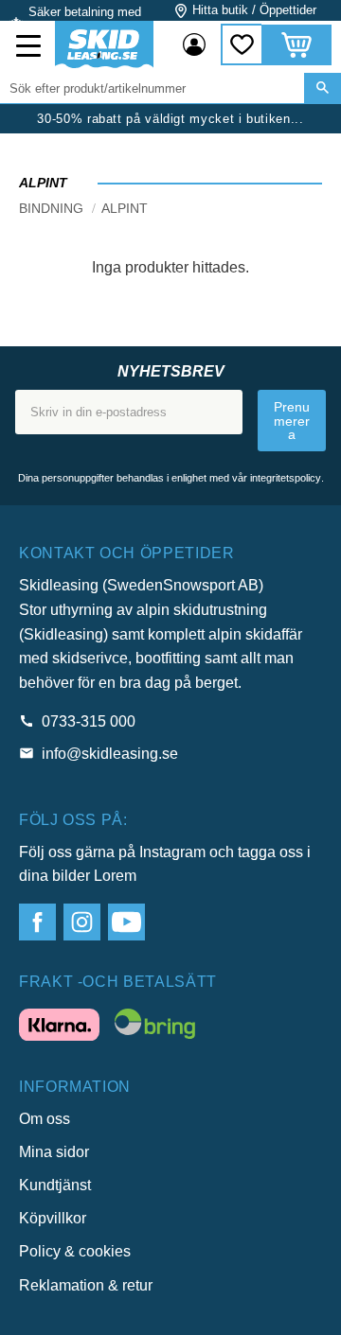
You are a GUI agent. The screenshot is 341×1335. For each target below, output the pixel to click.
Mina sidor (54, 1152)
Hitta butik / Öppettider (254, 10)
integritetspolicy (285, 477)
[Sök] (322, 88)
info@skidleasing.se (110, 754)
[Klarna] (59, 1028)
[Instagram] (81, 922)
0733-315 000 (88, 721)
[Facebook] (37, 922)
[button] (30, 48)
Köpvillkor (52, 1218)
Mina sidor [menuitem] (194, 44)
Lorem (115, 876)
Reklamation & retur (86, 1285)
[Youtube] (126, 922)
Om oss (44, 1119)
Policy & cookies (75, 1251)
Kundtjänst (55, 1185)
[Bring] (155, 1027)
